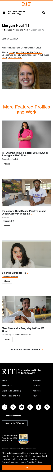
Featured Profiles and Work (16, 29)
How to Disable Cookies (31, 462)
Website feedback (13, 415)
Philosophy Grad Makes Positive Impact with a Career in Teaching (24, 212)
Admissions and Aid (11, 395)
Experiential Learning (11, 390)
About (4, 380)
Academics (7, 385)
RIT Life (36, 385)
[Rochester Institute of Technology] (26, 4)
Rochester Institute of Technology (16, 12)
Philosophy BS (8, 221)
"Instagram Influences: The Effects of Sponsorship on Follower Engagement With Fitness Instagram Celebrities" (25, 55)
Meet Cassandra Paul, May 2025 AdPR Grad (23, 329)
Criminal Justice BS (10, 159)
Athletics (37, 390)
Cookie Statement (10, 462)
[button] (4, 12)
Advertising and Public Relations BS (16, 334)
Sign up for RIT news (15, 423)
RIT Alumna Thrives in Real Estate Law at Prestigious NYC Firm (25, 154)
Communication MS (10, 276)
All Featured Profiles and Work (25, 349)
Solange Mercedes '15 (14, 272)
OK (26, 467)
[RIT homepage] (21, 372)
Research (37, 380)
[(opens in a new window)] (4, 407)
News (35, 395)
